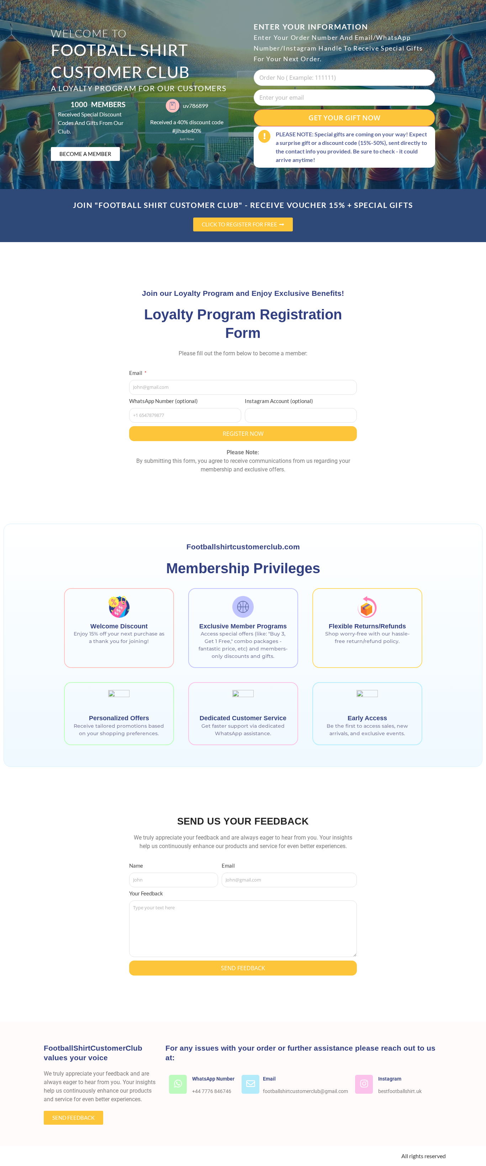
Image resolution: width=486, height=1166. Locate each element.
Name (136, 866)
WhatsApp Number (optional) (163, 401)
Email (136, 373)
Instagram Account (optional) (279, 401)
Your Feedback (146, 893)
